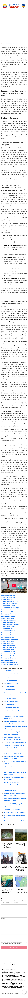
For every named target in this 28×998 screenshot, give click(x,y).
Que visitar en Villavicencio (9, 664)
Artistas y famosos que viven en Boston (15, 742)
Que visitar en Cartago (8, 626)
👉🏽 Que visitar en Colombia (9, 44)
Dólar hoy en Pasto (9, 677)
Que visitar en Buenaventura (10, 624)
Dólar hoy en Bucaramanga (11, 707)
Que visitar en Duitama (8, 637)
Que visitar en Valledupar (9, 662)
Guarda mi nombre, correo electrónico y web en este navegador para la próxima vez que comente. (14, 943)
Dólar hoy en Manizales (10, 680)
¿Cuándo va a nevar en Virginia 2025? (14, 812)
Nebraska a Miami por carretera (12, 809)
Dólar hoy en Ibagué (9, 686)
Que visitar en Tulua (7, 660)
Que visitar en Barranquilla (9, 601)
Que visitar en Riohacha (8, 654)
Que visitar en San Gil (7, 656)
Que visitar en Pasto (7, 649)
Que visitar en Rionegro (8, 614)
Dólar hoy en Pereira (9, 704)
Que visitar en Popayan (8, 652)
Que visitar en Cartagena (9, 603)
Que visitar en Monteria (8, 647)
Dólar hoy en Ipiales (9, 689)
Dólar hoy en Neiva (9, 670)
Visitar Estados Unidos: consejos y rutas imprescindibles (13, 978)
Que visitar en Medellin (8, 597)
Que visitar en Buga (7, 628)
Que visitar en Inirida (7, 641)
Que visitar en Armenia (8, 631)
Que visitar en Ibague (7, 618)
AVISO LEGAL (14, 957)
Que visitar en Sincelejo (8, 658)
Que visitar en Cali (6, 599)
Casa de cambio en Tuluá (11, 683)
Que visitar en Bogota (8, 595)
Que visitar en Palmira (8, 622)
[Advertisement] (14, 27)
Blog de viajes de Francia (8, 969)
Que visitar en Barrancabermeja (11, 633)
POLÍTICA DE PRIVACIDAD (14, 963)
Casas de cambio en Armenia (12, 701)
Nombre (3, 918)
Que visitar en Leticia (7, 643)
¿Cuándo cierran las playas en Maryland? (15, 820)
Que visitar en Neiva (7, 610)
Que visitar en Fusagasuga (9, 639)
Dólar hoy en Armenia (10, 698)
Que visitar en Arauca (8, 635)
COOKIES (5, 963)
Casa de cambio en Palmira (11, 673)
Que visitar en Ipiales (7, 612)
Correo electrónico (7, 925)
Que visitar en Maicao (8, 645)
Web (2, 933)
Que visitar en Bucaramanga (10, 608)
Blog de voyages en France (9, 971)
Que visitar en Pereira (8, 616)
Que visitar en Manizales (8, 620)
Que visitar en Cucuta (8, 605)
